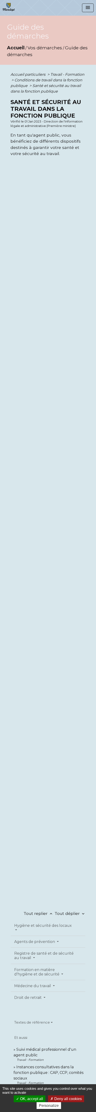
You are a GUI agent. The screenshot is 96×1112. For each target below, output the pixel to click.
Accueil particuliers (28, 74)
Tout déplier (70, 913)
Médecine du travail (33, 986)
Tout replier (38, 913)
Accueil (15, 48)
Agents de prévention (35, 941)
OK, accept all (31, 1099)
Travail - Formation (67, 74)
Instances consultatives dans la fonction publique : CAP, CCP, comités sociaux (48, 1072)
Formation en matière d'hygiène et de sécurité (37, 972)
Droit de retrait (28, 997)
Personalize (49, 1106)
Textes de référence (32, 1022)
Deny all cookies (67, 1099)
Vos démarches (44, 48)
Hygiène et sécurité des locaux (43, 925)
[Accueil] (8, 7)
